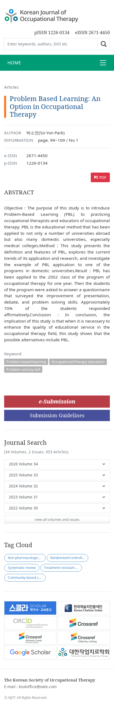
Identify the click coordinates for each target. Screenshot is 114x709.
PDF (102, 177)
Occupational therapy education (78, 361)
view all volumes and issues (57, 519)
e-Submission (57, 401)
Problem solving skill (23, 369)
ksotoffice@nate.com (38, 686)
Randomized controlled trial (69, 557)
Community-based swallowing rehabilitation (27, 577)
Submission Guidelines (57, 415)
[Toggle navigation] (103, 62)
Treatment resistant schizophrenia (63, 567)
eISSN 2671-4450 (92, 32)
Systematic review (22, 567)
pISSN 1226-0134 (51, 32)
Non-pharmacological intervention (27, 557)
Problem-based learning (26, 361)
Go (104, 44)
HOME (14, 63)
